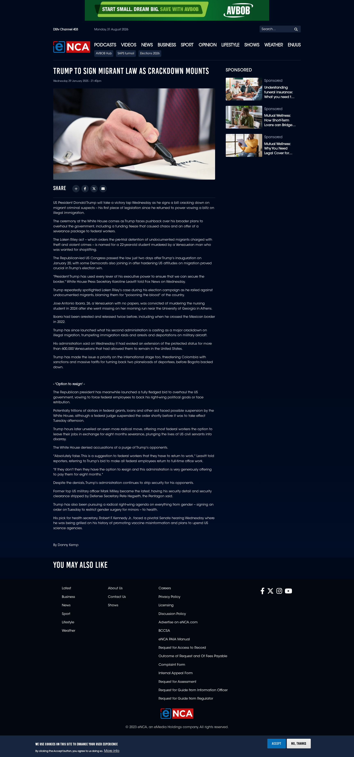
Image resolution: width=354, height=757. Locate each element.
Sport (187, 45)
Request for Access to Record (182, 648)
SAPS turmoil (126, 53)
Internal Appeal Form (176, 673)
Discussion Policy (172, 614)
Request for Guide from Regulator (186, 698)
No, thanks (298, 743)
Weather (273, 45)
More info (111, 751)
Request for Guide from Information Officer (193, 690)
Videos (128, 45)
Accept (276, 743)
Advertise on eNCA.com (178, 622)
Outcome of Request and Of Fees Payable (193, 656)
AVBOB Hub (104, 53)
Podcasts (105, 45)
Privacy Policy (169, 597)
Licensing (166, 605)
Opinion (208, 45)
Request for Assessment (177, 682)
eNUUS (294, 45)
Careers (165, 588)
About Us (115, 588)
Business (167, 45)
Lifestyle (230, 45)
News (147, 45)
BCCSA (164, 631)
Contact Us (117, 597)
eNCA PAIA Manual (174, 639)
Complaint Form (172, 665)
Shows (251, 45)
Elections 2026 (150, 53)
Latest (66, 588)
